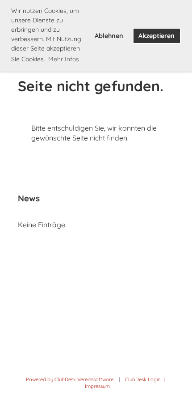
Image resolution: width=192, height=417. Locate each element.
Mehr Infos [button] (63, 59)
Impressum (97, 386)
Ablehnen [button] (109, 36)
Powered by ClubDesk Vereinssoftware (69, 379)
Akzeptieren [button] (156, 36)
